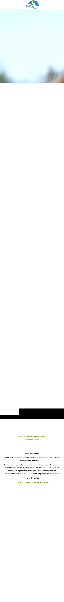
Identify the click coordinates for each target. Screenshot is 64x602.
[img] (32, 213)
